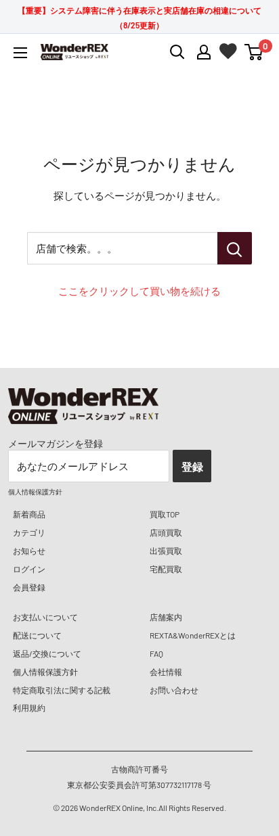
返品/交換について (47, 653)
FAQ (156, 653)
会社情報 (166, 671)
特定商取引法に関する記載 (61, 690)
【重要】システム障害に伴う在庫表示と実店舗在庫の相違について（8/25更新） (139, 17)
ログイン (29, 569)
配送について (37, 635)
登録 (192, 466)
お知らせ (29, 550)
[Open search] (177, 52)
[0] (254, 52)
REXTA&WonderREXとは (193, 635)
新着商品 (29, 514)
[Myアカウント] (204, 52)
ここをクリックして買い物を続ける (139, 291)
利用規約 (29, 707)
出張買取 (166, 550)
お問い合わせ (174, 690)
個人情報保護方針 (45, 671)
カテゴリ (29, 532)
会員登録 (29, 587)
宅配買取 (166, 569)
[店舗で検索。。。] (234, 248)
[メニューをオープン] (20, 52)
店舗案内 (166, 617)
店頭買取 (166, 532)
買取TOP (164, 514)
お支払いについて (45, 617)
